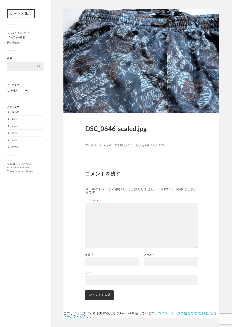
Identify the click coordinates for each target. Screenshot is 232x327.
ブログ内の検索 (16, 37)
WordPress (26, 167)
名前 (89, 254)
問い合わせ (13, 42)
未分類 (15, 147)
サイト (89, 273)
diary (14, 118)
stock (14, 139)
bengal (107, 145)
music (15, 126)
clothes (15, 111)
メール (149, 254)
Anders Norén (25, 171)
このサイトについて (18, 32)
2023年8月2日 (123, 145)
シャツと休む (21, 13)
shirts (14, 132)
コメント (91, 200)
